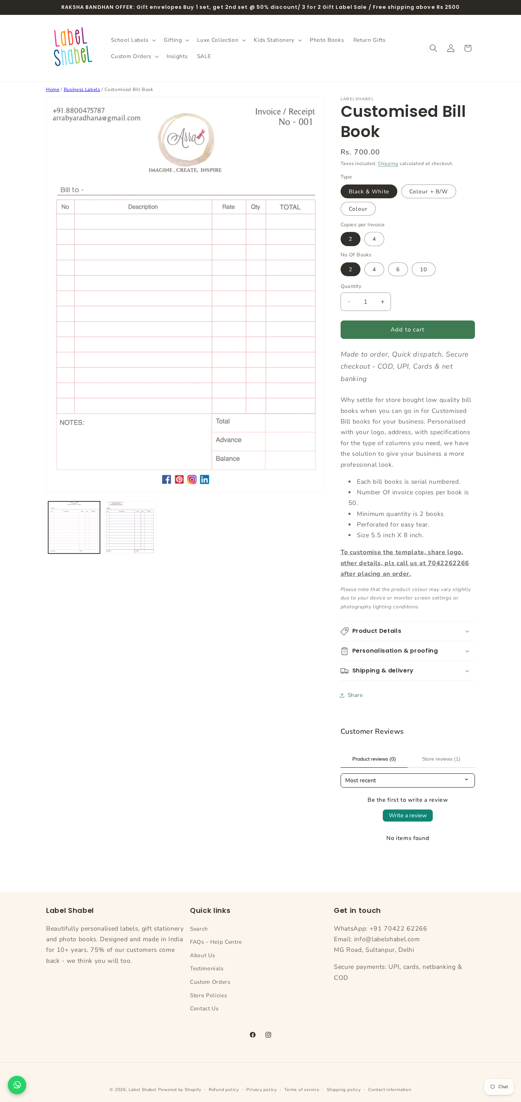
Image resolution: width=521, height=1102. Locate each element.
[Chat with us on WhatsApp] (17, 1085)
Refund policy (224, 1089)
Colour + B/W (428, 191)
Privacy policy (261, 1089)
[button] (132, 40)
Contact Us (204, 1008)
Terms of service (301, 1089)
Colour (358, 208)
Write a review (408, 815)
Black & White (369, 191)
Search (199, 928)
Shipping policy (344, 1089)
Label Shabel (143, 1089)
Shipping (388, 163)
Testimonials (207, 968)
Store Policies (208, 995)
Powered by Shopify (179, 1089)
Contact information (389, 1089)
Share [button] (355, 695)
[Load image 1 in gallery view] (74, 527)
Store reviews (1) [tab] (441, 759)
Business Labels (82, 89)
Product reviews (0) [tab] (374, 759)
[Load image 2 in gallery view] (130, 527)
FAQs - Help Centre (216, 941)
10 (423, 269)
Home (53, 89)
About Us (202, 955)
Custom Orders (210, 981)
